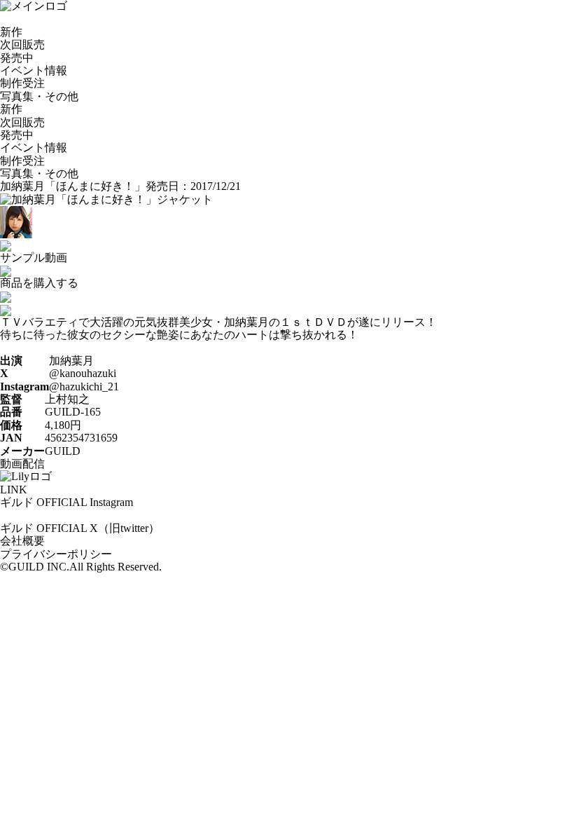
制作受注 (22, 83)
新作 (11, 32)
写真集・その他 (39, 96)
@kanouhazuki (82, 373)
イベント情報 (33, 70)
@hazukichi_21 (84, 386)
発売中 (17, 58)
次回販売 (22, 44)
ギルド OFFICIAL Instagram (66, 502)
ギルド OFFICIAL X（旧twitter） (80, 528)
